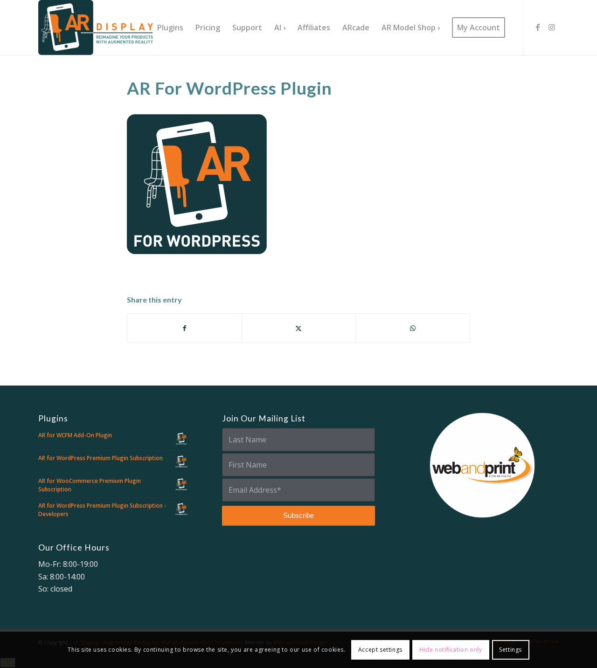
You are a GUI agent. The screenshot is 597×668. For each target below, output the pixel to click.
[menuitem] (170, 27)
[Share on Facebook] (184, 328)
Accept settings (380, 650)
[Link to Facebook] (538, 27)
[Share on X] (299, 328)
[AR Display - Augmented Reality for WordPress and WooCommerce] (95, 27)
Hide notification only (450, 650)
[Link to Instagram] (552, 27)
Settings (510, 650)
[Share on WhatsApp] (413, 328)
